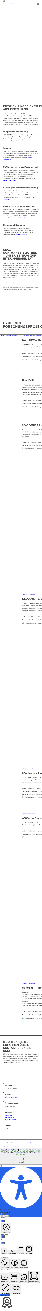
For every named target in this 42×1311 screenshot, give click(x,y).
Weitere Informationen (20, 141)
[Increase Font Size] (3, 1214)
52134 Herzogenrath (10, 1119)
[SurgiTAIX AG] (17, 4)
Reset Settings (5, 1295)
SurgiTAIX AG (9, 1115)
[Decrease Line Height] (3, 1243)
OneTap (9, 1213)
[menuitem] (33, 4)
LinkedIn (7, 1128)
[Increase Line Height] (3, 1236)
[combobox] (21, 1156)
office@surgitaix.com (11, 1098)
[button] (1, 1166)
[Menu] (38, 4)
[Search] (33, 4)
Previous (3, 338)
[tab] (3, 336)
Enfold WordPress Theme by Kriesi (25, 1142)
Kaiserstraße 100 (10, 1117)
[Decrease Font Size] (3, 1221)
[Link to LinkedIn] (37, 1144)
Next (8, 338)
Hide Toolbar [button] (4, 1216)
